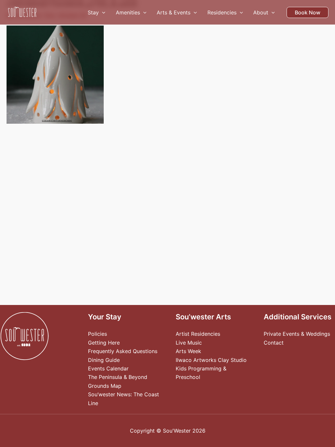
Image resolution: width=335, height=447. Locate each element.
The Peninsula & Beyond (117, 377)
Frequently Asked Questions (122, 351)
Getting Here (104, 342)
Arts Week (188, 351)
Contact (274, 342)
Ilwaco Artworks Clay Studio (211, 360)
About (260, 12)
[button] (102, 12)
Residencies (222, 12)
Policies (97, 334)
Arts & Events (173, 12)
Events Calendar (108, 368)
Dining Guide (104, 360)
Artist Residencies (198, 334)
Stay (93, 12)
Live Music (189, 342)
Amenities (128, 12)
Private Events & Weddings (297, 334)
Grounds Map (104, 386)
